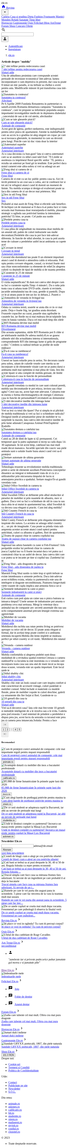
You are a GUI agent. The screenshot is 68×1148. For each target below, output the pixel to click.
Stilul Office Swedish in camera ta (20, 488)
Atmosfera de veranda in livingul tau (21, 300)
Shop (12, 26)
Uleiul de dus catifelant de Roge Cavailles (24, 937)
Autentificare (15, 46)
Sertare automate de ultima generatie (21, 460)
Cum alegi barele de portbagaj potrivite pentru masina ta (32, 800)
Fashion (39, 16)
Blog (47, 22)
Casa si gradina (19, 16)
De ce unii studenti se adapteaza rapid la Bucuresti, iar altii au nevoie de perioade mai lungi (33, 815)
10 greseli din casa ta (12, 701)
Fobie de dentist (23, 996)
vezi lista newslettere (12, 853)
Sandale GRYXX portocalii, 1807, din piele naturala (30, 1046)
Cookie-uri (14, 1064)
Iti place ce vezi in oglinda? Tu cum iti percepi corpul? (31, 926)
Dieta (31, 16)
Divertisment (8, 329)
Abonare (7, 849)
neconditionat (8, 945)
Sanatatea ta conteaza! (13, 97)
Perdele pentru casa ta (13, 222)
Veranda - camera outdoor (15, 648)
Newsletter (14, 1088)
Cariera (5, 16)
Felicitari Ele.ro (9, 981)
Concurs (21, 26)
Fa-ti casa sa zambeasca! (14, 354)
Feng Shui (7, 175)
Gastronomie (20, 22)
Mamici (60, 16)
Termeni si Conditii (18, 1067)
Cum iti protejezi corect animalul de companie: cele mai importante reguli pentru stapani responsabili (31, 757)
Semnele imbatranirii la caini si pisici (21, 592)
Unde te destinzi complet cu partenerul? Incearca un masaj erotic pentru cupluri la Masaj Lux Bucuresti (33, 831)
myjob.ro (13, 1125)
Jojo (17, 989)
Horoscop (7, 22)
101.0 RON (8, 1055)
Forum (5, 26)
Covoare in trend (10, 250)
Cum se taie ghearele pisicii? (17, 122)
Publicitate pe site (18, 1085)
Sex (3, 200)
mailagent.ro (15, 1122)
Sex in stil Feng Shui (12, 197)
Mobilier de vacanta (12, 620)
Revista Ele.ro (9, 920)
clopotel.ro (14, 1131)
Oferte (29, 26)
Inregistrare (14, 49)
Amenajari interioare (12, 150)
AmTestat (55, 22)
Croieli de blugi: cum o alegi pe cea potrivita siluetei (29, 859)
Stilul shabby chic (11, 676)
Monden (6, 19)
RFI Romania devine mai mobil (18, 325)
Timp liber (34, 19)
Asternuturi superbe (12, 147)
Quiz (31, 22)
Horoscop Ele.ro (10, 1029)
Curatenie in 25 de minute (15, 275)
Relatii (15, 19)
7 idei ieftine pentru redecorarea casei (21, 69)
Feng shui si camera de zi (15, 172)
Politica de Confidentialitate (23, 1070)
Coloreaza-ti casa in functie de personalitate (25, 379)
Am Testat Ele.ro (10, 942)
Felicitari (39, 22)
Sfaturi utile (7, 72)
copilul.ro (13, 1128)
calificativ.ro (15, 1109)
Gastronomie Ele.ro (12, 1040)
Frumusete (50, 16)
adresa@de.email (43, 845)
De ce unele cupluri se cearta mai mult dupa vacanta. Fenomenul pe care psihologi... (30, 914)
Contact (12, 1082)
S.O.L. (12, 1091)
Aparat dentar (21, 1004)
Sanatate (24, 19)
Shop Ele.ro (7, 1051)
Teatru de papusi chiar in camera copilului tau (26, 538)
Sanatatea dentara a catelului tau (18, 432)
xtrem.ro (13, 1119)
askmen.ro (14, 1106)
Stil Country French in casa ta (17, 513)
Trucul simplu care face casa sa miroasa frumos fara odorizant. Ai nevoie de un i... (29, 886)
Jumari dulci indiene (12, 1035)
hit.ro (11, 1112)
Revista (10, 7)
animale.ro (14, 1103)
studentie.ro (14, 1116)
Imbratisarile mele (11, 976)
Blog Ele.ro (7, 970)
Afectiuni (6, 100)
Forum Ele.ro (8, 1011)
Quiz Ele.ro (7, 931)
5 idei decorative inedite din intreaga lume (24, 404)
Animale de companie (13, 125)
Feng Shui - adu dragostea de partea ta (22, 566)
